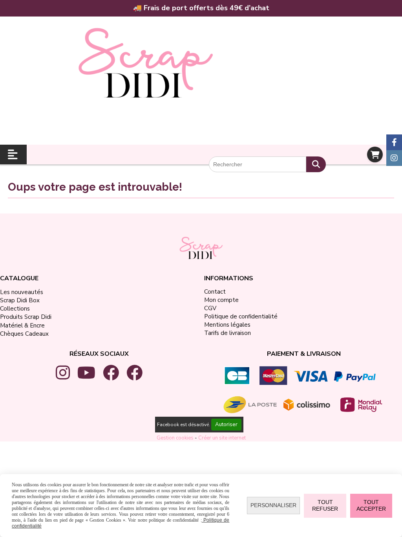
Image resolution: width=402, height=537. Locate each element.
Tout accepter (371, 505)
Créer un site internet (222, 437)
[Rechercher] (316, 164)
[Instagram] (394, 158)
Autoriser (226, 424)
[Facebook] (394, 142)
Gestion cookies (176, 437)
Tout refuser (325, 505)
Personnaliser (273, 505)
